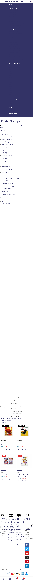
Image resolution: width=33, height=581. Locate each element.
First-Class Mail (8, 170)
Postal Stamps (7, 142)
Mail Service (6, 166)
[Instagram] (27, 557)
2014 (5, 148)
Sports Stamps (8, 188)
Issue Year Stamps (7, 144)
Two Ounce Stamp (9, 194)
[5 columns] (18, 416)
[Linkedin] (27, 566)
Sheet (5, 161)
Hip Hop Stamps (21, 444)
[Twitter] (27, 549)
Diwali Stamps (5, 444)
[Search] (27, 1)
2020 (5, 150)
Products (14, 118)
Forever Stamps (7, 137)
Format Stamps (7, 155)
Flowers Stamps (8, 183)
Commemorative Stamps (11, 178)
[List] (12, 416)
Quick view (10, 449)
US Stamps (6, 172)
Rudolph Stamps (5, 474)
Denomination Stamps (9, 164)
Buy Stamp (5, 134)
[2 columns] (13, 416)
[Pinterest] (27, 561)
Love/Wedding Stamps (10, 181)
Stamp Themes (7, 175)
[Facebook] (27, 545)
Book (5, 159)
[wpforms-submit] (31, 525)
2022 (5, 153)
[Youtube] (27, 553)
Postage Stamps (7, 139)
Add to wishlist (3, 449)
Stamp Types (6, 191)
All (2, 201)
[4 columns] (16, 416)
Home (8, 118)
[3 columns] (15, 416)
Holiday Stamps (8, 186)
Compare (6, 449)
